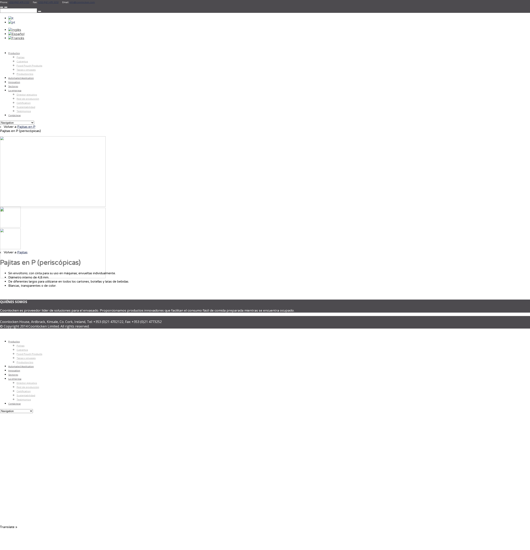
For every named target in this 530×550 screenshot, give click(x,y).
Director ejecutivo (27, 94)
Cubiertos (22, 61)
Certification (24, 103)
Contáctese (14, 115)
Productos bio (25, 74)
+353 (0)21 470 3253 (48, 2)
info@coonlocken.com (82, 2)
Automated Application (21, 78)
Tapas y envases (26, 70)
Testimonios (24, 111)
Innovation (14, 82)
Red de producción (28, 99)
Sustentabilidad (26, 107)
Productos (14, 53)
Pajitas (20, 57)
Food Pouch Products (29, 65)
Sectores (13, 86)
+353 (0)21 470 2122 (18, 2)
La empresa (14, 90)
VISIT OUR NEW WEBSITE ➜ (53, 490)
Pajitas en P (26, 127)
